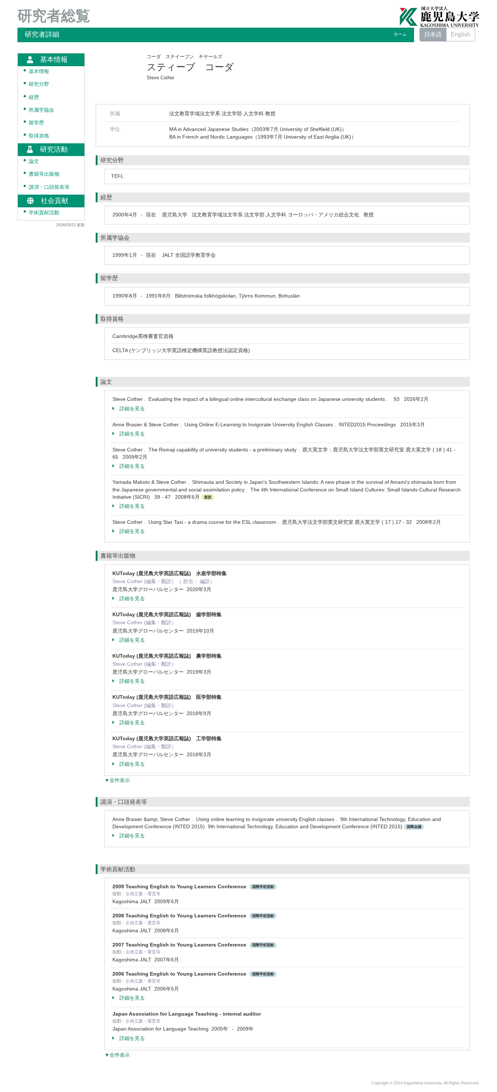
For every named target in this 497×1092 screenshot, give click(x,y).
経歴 (34, 97)
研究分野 (39, 84)
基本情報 (39, 71)
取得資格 (39, 136)
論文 (34, 161)
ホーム (400, 34)
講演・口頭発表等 (49, 187)
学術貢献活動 (44, 212)
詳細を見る (132, 408)
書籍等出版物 (44, 174)
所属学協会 (41, 110)
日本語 (433, 34)
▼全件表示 (117, 780)
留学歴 (36, 122)
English (460, 34)
